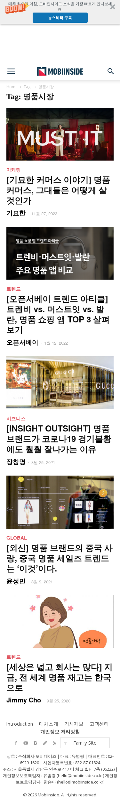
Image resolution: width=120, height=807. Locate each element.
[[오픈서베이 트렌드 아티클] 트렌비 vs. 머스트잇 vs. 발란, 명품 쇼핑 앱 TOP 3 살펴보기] (60, 253)
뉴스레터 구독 (60, 17)
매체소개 (48, 724)
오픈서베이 (22, 342)
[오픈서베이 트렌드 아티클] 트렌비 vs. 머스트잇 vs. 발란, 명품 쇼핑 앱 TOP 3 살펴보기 (58, 313)
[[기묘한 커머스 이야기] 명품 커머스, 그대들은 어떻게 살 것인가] (60, 134)
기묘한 (16, 212)
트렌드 (13, 288)
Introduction (19, 724)
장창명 (16, 461)
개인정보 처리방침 (60, 731)
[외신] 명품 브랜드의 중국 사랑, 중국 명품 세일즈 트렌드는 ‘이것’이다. (59, 558)
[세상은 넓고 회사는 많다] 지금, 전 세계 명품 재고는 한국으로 (59, 677)
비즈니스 (16, 418)
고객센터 (99, 724)
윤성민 (16, 580)
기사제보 (74, 724)
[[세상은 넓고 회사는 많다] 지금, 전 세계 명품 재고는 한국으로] (60, 621)
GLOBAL (16, 537)
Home (12, 86)
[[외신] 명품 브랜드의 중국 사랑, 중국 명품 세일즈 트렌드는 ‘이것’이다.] (60, 502)
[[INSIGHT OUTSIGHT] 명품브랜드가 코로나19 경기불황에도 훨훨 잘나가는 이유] (60, 382)
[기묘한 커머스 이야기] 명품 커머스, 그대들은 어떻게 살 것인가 (58, 189)
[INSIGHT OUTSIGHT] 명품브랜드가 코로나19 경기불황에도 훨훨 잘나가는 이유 (58, 438)
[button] (60, 12)
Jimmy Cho (23, 699)
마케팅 (13, 169)
